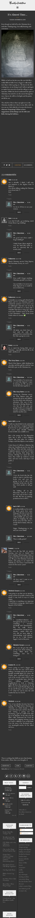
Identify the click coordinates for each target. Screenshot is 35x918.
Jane (10, 218)
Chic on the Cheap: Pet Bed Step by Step (9, 850)
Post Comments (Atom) (17, 769)
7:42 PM (16, 548)
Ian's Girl (11, 421)
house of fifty (23, 863)
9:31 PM (22, 591)
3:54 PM (15, 345)
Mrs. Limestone (18, 202)
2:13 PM (22, 506)
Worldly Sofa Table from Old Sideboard (9, 838)
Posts (23, 830)
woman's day (23, 891)
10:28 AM (17, 701)
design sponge (23, 847)
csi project (22, 867)
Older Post (29, 765)
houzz (21, 865)
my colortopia (23, 874)
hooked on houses (24, 854)
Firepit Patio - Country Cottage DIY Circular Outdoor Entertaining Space (8, 858)
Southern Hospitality (8, 788)
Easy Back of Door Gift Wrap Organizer (9, 865)
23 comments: (28, 165)
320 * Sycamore (10, 793)
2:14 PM (29, 536)
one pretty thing (24, 879)
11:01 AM (29, 377)
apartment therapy (24, 845)
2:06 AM (27, 645)
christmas (18, 165)
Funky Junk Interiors (9, 804)
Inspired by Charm (8, 810)
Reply (10, 195)
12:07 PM (18, 258)
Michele (11, 701)
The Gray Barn (13, 360)
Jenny (10, 345)
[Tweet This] (7, 165)
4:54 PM (22, 360)
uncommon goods (24, 888)
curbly (21, 870)
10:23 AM (14, 180)
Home (17, 765)
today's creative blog (25, 886)
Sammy (11, 548)
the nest (21, 884)
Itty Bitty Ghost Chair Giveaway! (9, 879)
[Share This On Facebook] (4, 165)
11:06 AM (14, 218)
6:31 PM (18, 665)
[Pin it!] (9, 165)
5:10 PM (18, 421)
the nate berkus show (25, 881)
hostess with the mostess (24, 859)
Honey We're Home (9, 798)
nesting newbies (24, 877)
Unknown (11, 259)
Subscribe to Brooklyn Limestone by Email (25, 812)
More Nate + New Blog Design (8, 885)
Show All (14, 815)
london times (23, 856)
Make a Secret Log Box (8, 874)
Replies (10, 199)
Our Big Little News (9, 870)
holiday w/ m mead (24, 852)
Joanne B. (11, 665)
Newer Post (5, 765)
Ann (9, 180)
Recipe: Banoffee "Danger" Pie (8, 833)
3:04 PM (18, 297)
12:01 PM (26, 391)
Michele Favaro (14, 591)
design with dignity (25, 849)
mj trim (21, 872)
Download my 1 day (9, 898)
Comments (24, 833)
